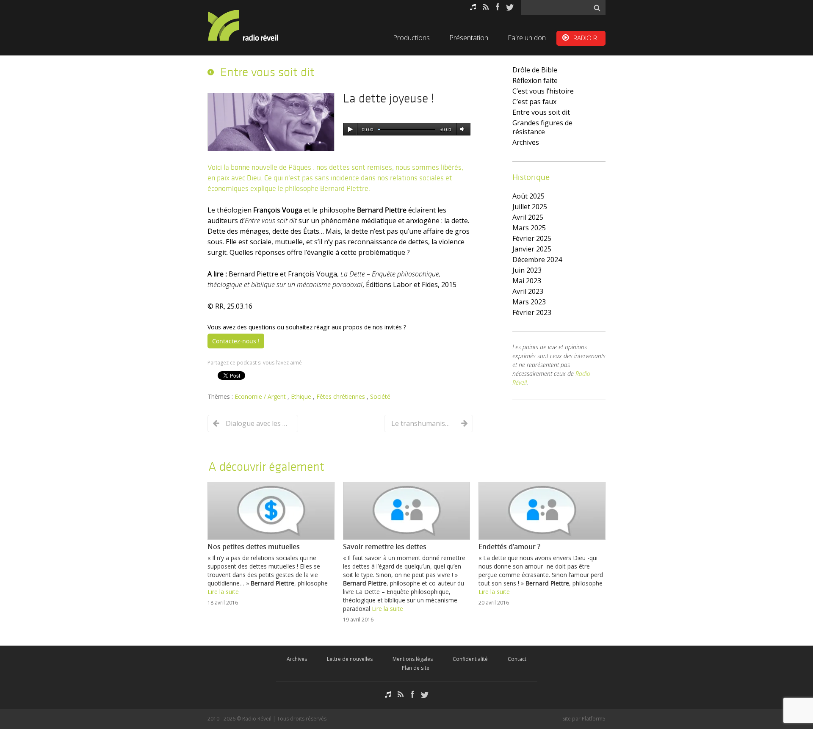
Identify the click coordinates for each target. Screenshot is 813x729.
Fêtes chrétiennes (341, 396)
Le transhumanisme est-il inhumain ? (423, 423)
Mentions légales (413, 659)
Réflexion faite (535, 80)
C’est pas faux (534, 101)
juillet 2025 (529, 206)
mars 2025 (529, 227)
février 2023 (531, 312)
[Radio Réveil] (254, 25)
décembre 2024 (537, 259)
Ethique (302, 396)
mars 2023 (529, 302)
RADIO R (585, 37)
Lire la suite (223, 592)
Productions (411, 37)
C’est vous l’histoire (543, 91)
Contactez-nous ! (236, 341)
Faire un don (527, 37)
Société (380, 396)
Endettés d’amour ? (509, 546)
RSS (486, 7)
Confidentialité (470, 659)
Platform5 (594, 718)
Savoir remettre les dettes (384, 546)
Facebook (497, 7)
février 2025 (531, 238)
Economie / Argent (261, 396)
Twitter (510, 7)
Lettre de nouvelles (350, 659)
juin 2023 (527, 270)
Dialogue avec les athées (257, 423)
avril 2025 (527, 217)
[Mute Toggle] (462, 129)
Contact (517, 659)
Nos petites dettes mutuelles (253, 546)
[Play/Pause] (350, 129)
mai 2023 (526, 280)
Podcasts (473, 7)
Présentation (468, 37)
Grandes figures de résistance (542, 127)
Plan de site (415, 667)
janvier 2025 (531, 249)
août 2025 (528, 196)
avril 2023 (527, 291)
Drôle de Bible (534, 70)
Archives (525, 142)
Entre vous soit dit (541, 112)
